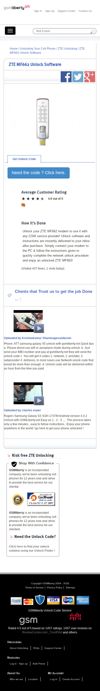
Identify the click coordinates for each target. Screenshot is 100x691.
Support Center (66, 10)
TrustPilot (56, 632)
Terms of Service (34, 587)
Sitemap (70, 587)
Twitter (77, 76)
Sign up (23, 663)
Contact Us (85, 10)
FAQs (36, 648)
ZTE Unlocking (68, 48)
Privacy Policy (54, 587)
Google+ (89, 76)
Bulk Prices (39, 663)
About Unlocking (19, 648)
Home (14, 48)
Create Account (71, 679)
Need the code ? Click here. (39, 172)
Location (33, 679)
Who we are (16, 679)
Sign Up (49, 10)
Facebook (66, 76)
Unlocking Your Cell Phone (38, 48)
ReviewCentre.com (35, 632)
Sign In (38, 10)
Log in (13, 663)
